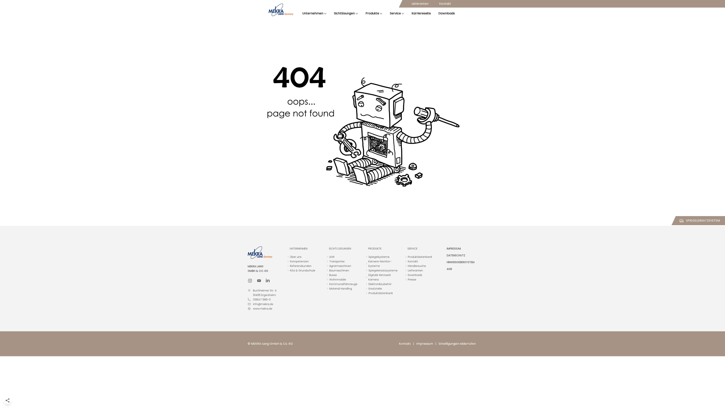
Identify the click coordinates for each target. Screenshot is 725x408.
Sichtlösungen (344, 13)
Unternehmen (312, 13)
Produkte (372, 13)
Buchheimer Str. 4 (265, 290)
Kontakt (445, 4)
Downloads (446, 13)
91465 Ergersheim (264, 295)
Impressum (424, 344)
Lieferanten (420, 4)
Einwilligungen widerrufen (457, 344)
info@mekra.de (263, 304)
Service (395, 13)
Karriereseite (421, 13)
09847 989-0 (262, 299)
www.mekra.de (262, 309)
